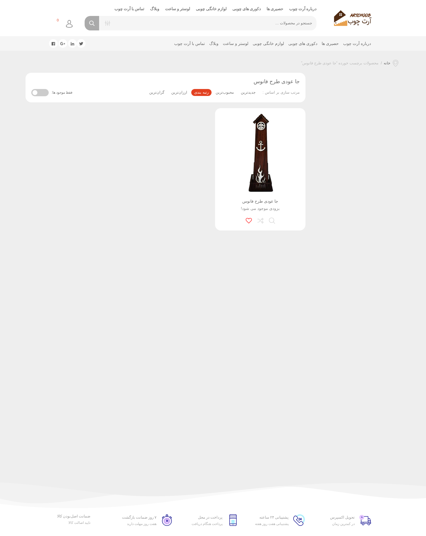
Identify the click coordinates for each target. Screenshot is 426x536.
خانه (387, 63)
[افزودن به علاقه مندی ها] (249, 220)
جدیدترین (248, 92)
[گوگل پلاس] (63, 43)
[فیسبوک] (53, 43)
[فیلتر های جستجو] (107, 23)
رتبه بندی (201, 92)
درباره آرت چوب (302, 8)
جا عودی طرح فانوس (260, 201)
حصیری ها (275, 8)
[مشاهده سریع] (272, 220)
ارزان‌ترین (179, 92)
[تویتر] (81, 43)
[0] (50, 24)
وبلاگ (154, 8)
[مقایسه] (260, 220)
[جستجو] (92, 23)
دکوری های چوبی (246, 8)
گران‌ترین (156, 92)
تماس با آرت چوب (129, 8)
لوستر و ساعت (177, 8)
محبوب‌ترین (225, 92)
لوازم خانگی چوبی (211, 8)
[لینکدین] (72, 43)
